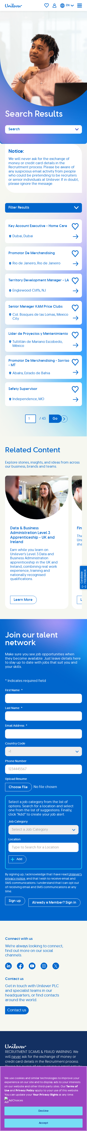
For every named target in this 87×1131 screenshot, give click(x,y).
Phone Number (16, 761)
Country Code (15, 743)
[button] (75, 226)
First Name (14, 690)
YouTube (32, 966)
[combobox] (43, 829)
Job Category (18, 821)
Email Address (16, 725)
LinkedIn (8, 966)
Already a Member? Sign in (54, 902)
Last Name (13, 708)
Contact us (16, 1010)
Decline (43, 1111)
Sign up (15, 901)
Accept (43, 1123)
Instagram (44, 966)
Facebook (20, 966)
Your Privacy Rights (45, 1094)
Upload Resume (16, 779)
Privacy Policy (25, 1090)
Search (14, 129)
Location (14, 839)
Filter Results (18, 207)
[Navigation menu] (79, 5)
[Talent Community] (54, 5)
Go (55, 418)
